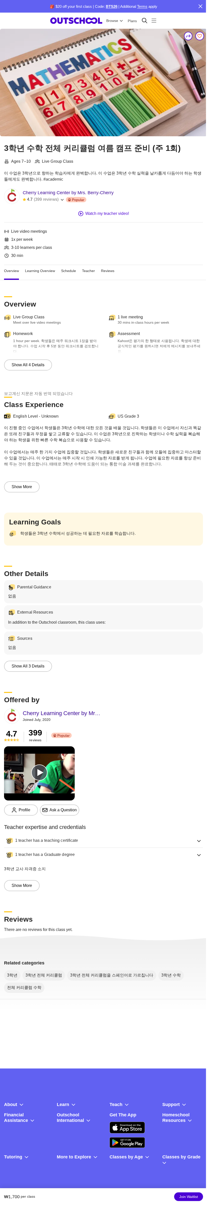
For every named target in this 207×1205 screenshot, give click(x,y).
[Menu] (154, 20)
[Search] (144, 20)
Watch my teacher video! (107, 213)
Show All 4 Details (28, 365)
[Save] (199, 36)
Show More (22, 487)
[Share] (188, 36)
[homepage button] (76, 20)
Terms (142, 6)
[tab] (11, 271)
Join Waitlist (188, 1197)
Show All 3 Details (28, 666)
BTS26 (111, 6)
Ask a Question (63, 810)
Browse (112, 21)
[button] (103, 841)
